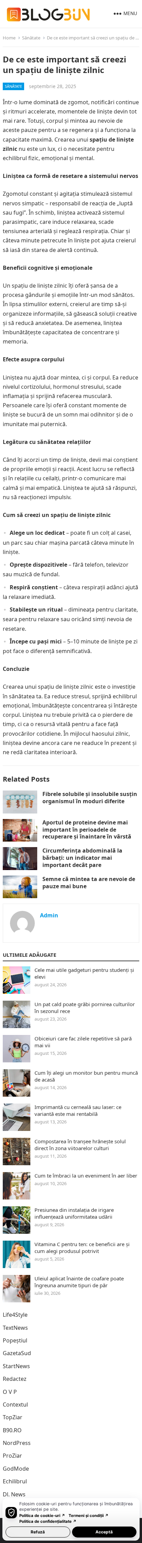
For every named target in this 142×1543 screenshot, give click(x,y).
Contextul (15, 1404)
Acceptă (104, 1531)
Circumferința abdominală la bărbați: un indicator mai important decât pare (82, 858)
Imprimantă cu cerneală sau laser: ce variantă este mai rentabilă (77, 1110)
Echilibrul (15, 1481)
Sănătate (31, 38)
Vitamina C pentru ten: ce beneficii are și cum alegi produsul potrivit (82, 1247)
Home (9, 38)
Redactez (15, 1379)
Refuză (38, 1531)
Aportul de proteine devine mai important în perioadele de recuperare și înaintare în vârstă (86, 830)
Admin (49, 915)
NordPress (17, 1443)
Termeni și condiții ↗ (89, 1515)
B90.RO (12, 1430)
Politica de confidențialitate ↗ (48, 1521)
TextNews (15, 1327)
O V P (10, 1392)
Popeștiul (15, 1340)
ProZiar (12, 1455)
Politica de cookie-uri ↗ (42, 1515)
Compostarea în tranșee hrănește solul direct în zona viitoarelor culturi (80, 1145)
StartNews (16, 1366)
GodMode (16, 1468)
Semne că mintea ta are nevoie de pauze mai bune (88, 882)
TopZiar (12, 1417)
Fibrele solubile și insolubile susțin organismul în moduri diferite (89, 797)
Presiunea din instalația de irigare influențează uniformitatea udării (74, 1213)
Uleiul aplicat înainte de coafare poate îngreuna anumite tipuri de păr (79, 1282)
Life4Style (15, 1314)
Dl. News (14, 1494)
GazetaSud (17, 1353)
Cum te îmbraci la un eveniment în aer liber (85, 1175)
